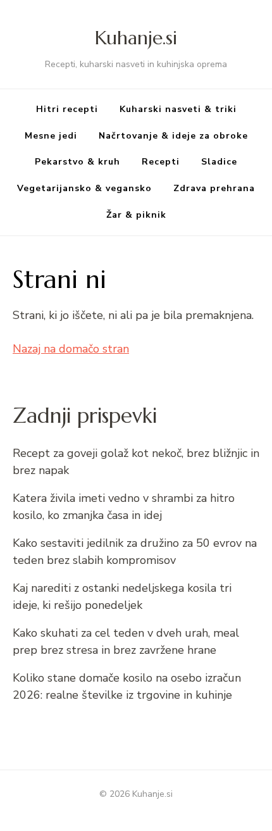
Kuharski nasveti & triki (178, 109)
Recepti (161, 162)
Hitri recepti (67, 109)
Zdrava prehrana (214, 188)
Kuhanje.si (136, 37)
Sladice (219, 162)
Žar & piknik (136, 215)
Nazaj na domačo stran (71, 348)
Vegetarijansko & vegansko (84, 188)
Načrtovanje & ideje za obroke (173, 136)
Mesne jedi (51, 136)
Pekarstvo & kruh (77, 162)
